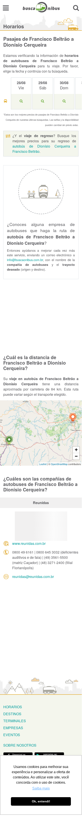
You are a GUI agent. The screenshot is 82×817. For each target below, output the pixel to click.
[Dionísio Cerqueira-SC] (9, 441)
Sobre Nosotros (19, 745)
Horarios (12, 706)
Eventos (11, 734)
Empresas (13, 727)
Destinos (12, 713)
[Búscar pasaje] (76, 8)
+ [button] (76, 449)
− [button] (76, 456)
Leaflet (42, 464)
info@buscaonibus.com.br (25, 259)
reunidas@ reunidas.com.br (33, 576)
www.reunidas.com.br (29, 543)
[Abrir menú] (6, 8)
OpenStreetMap (59, 464)
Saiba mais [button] (41, 788)
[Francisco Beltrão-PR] (73, 418)
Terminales (14, 720)
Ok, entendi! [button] (41, 801)
